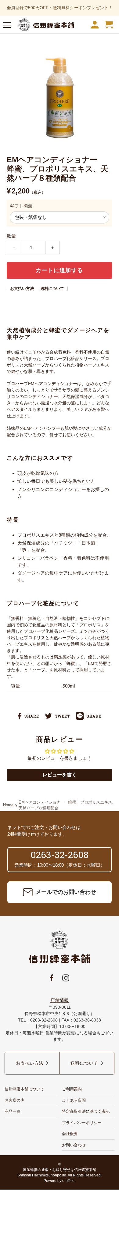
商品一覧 (12, 1111)
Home (8, 805)
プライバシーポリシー (82, 1122)
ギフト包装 (21, 205)
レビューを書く (59, 774)
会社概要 (70, 1133)
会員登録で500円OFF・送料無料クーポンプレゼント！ (60, 7)
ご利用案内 (72, 1089)
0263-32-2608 (59, 855)
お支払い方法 (22, 289)
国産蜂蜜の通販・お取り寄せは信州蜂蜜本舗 (59, 1170)
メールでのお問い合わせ (66, 892)
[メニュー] (7, 26)
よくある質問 (74, 1100)
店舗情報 (59, 1000)
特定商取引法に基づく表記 (86, 1111)
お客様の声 (14, 1100)
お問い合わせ (74, 1145)
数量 (11, 235)
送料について (52, 289)
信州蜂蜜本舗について (24, 1089)
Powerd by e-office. (59, 1181)
